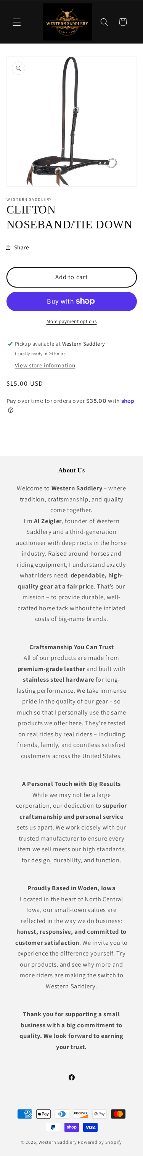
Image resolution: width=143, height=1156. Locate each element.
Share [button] (21, 247)
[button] (17, 22)
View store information (45, 365)
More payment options (72, 321)
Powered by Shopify (100, 1142)
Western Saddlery (58, 1142)
